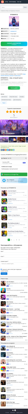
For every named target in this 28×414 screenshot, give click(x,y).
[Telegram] (14, 150)
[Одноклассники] (5, 150)
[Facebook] (3, 150)
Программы (12, 1)
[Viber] (9, 150)
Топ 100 (19, 1)
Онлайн (22, 96)
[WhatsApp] (11, 150)
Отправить (4, 273)
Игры (6, 1)
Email (2, 256)
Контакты (12, 412)
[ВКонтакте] (1, 150)
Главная (3, 10)
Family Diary (18, 75)
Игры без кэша (13, 96)
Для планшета (17, 99)
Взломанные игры (6, 99)
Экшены (18, 10)
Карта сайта (20, 412)
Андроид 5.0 (13, 31)
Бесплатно (4, 96)
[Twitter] (7, 150)
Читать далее (14, 88)
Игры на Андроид (10, 10)
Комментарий (4, 261)
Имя (2, 251)
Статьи (7, 412)
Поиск (25, 7)
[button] (13, 140)
